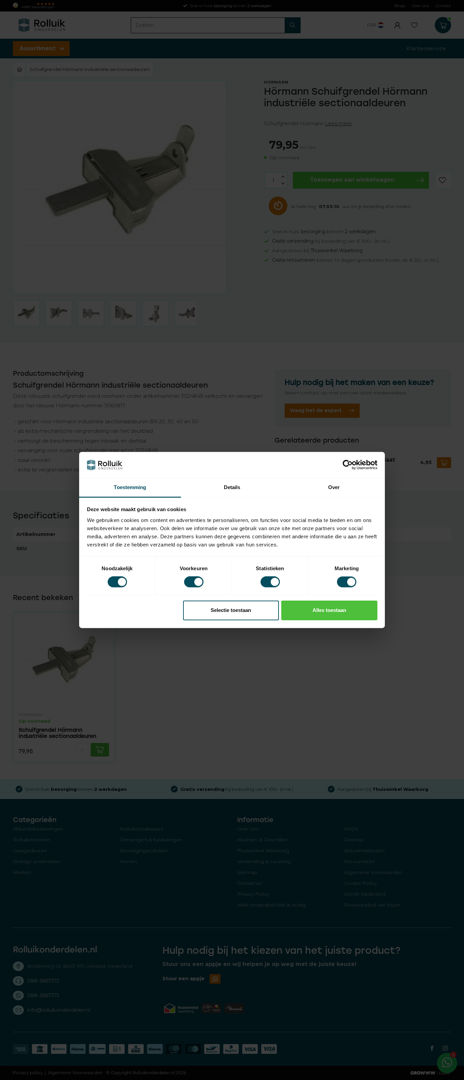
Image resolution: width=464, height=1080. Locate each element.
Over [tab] (334, 487)
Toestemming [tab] (130, 487)
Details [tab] (232, 487)
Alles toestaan (329, 610)
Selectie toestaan (231, 610)
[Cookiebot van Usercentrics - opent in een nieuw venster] (347, 465)
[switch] (193, 582)
